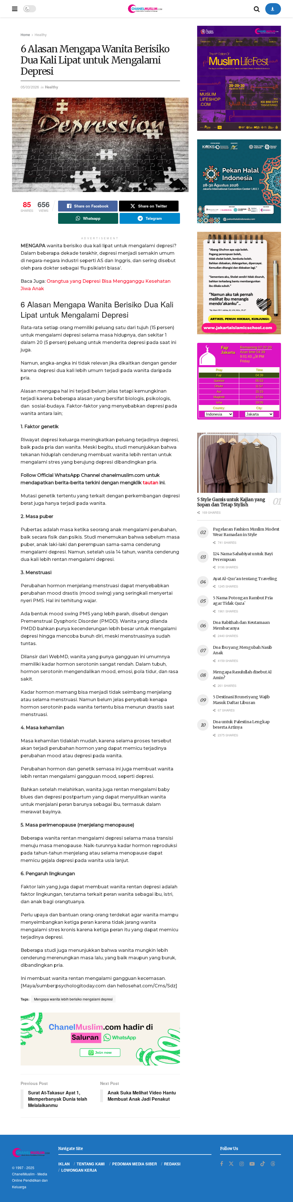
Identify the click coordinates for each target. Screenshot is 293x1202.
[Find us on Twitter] (231, 1164)
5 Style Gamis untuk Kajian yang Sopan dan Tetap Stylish (231, 502)
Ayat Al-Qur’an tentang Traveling (245, 578)
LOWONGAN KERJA (79, 1170)
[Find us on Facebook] (221, 1164)
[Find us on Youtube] (252, 1164)
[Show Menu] (14, 8)
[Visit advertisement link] (100, 1039)
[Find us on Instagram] (241, 1164)
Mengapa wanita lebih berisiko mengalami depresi (73, 999)
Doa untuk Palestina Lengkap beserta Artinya (241, 724)
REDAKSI (172, 1164)
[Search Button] (257, 8)
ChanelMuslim (23, 1173)
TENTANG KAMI (91, 1164)
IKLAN (64, 1164)
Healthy (41, 34)
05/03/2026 (30, 87)
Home (25, 34)
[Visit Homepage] (145, 8)
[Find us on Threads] (273, 1164)
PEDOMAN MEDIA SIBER (134, 1164)
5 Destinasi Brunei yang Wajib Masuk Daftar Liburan (241, 699)
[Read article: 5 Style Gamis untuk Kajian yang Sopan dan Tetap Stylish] (239, 463)
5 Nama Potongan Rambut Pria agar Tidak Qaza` (243, 600)
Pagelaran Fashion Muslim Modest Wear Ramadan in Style (246, 532)
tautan (150, 482)
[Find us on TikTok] (262, 1164)
